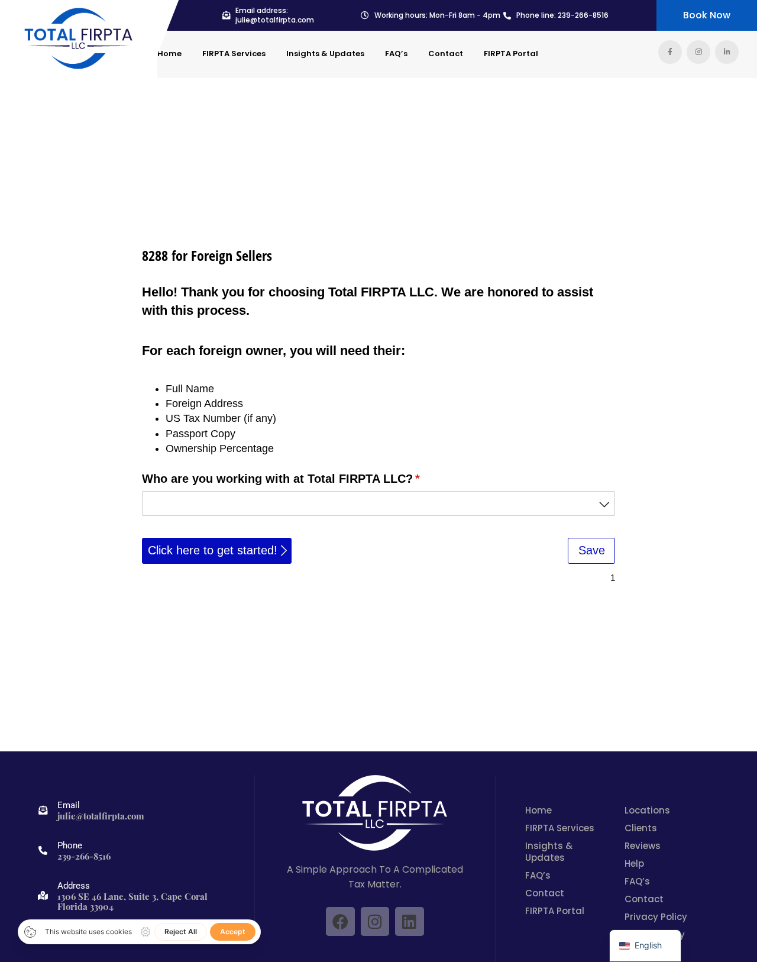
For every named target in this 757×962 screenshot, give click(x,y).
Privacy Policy (656, 917)
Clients (641, 828)
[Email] (42, 810)
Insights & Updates (325, 53)
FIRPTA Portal (511, 53)
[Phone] (42, 850)
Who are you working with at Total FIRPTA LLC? (305, 478)
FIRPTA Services (234, 53)
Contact (445, 53)
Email (68, 805)
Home (169, 53)
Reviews (643, 846)
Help (634, 864)
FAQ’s (396, 53)
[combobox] (378, 503)
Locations (647, 810)
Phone (69, 845)
